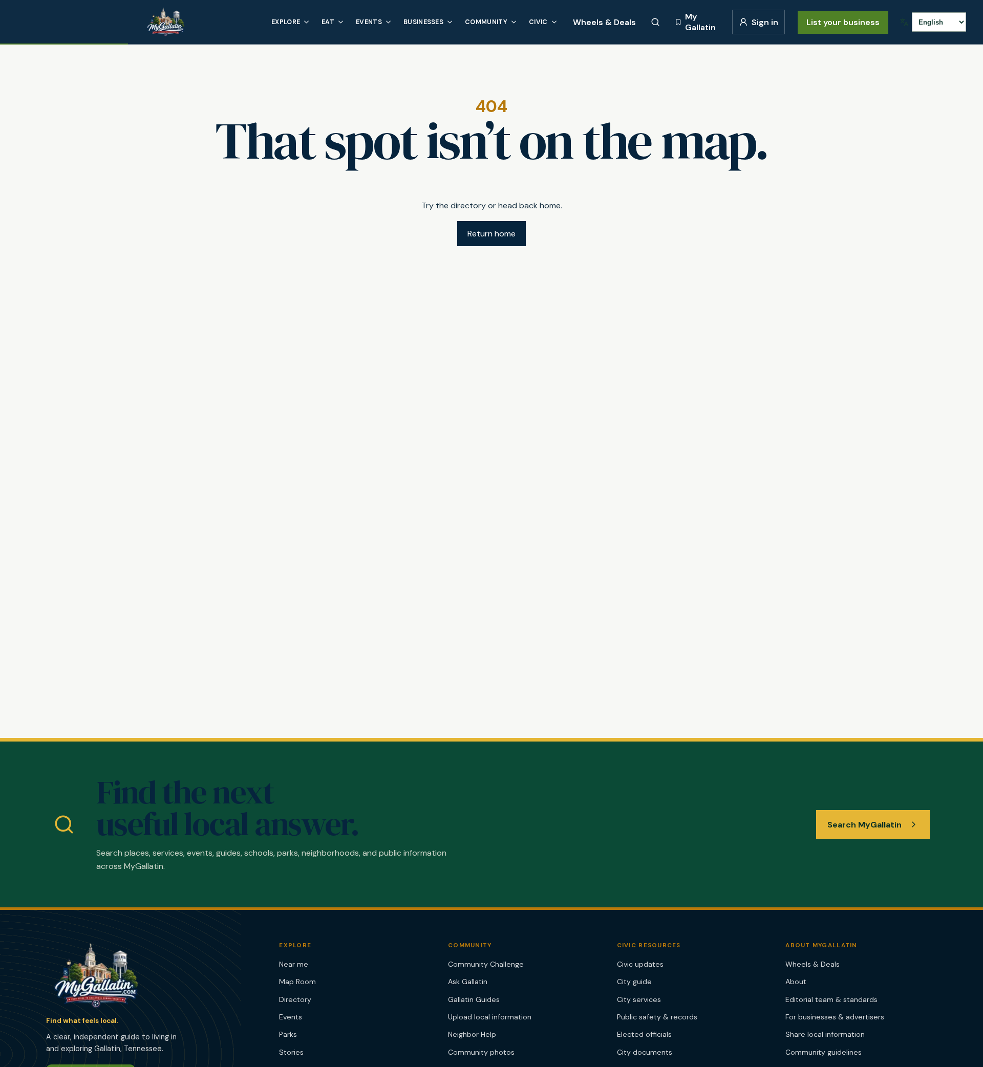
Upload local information (489, 1016)
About (795, 981)
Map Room (297, 981)
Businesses (423, 22)
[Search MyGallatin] (655, 22)
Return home (491, 233)
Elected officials (644, 1034)
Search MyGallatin (864, 824)
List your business (843, 22)
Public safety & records (657, 1016)
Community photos (481, 1052)
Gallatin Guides (474, 999)
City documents (644, 1052)
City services (639, 999)
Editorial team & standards (831, 999)
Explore (285, 22)
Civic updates (640, 964)
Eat (328, 22)
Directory (295, 999)
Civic (538, 22)
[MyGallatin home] (201, 22)
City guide (634, 981)
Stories (291, 1052)
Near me (293, 964)
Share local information (825, 1034)
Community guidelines (823, 1052)
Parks (288, 1034)
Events (369, 22)
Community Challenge (486, 964)
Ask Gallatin (467, 981)
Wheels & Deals (604, 22)
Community (486, 22)
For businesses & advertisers (834, 1016)
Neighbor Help (472, 1034)
